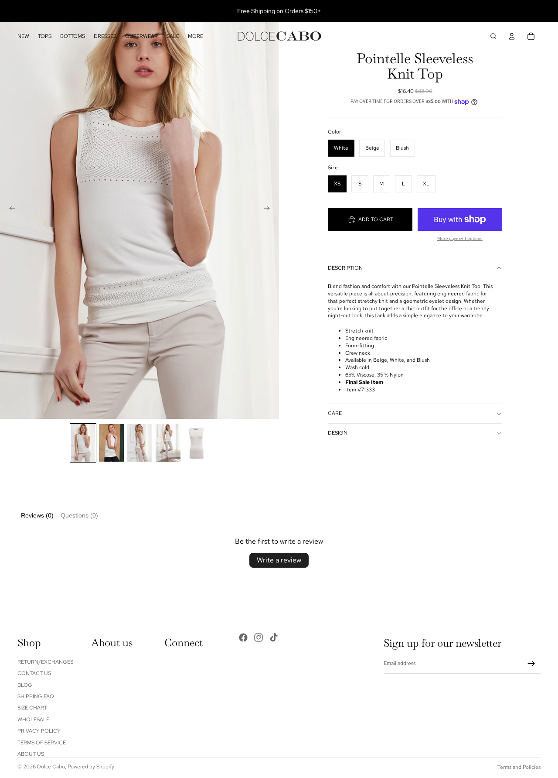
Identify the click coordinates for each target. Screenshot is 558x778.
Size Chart (32, 707)
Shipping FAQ (35, 696)
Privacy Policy (39, 730)
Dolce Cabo (51, 766)
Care (335, 413)
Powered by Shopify (91, 766)
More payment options (460, 238)
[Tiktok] (274, 637)
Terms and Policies (519, 767)
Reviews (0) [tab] (37, 515)
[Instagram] (258, 637)
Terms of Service (41, 742)
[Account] (511, 36)
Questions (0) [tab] (79, 515)
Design (337, 432)
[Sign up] (531, 664)
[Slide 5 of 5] (196, 443)
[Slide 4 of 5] (168, 443)
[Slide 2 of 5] (111, 443)
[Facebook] (243, 637)
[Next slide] (269, 209)
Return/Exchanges (45, 661)
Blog (24, 684)
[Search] (493, 36)
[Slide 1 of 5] (83, 443)
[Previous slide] (9, 209)
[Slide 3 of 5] (139, 443)
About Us (30, 754)
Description (345, 267)
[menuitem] (196, 36)
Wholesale (33, 719)
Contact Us (34, 673)
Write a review (279, 560)
